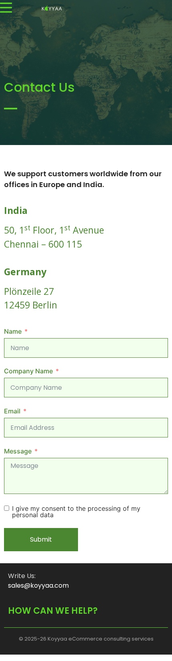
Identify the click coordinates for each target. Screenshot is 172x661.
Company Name (28, 371)
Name (13, 331)
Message (18, 451)
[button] (6, 8)
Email (12, 411)
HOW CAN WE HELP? (53, 611)
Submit (41, 539)
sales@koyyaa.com (38, 585)
